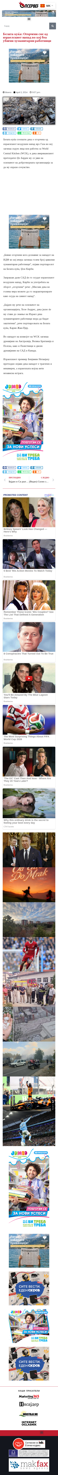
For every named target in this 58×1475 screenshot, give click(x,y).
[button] (29, 19)
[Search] (52, 26)
